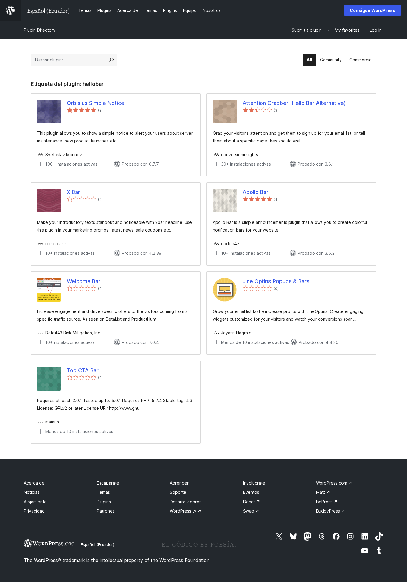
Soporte (178, 492)
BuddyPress (330, 510)
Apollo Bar (255, 192)
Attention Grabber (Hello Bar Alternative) (294, 103)
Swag (251, 510)
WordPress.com (334, 482)
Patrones (106, 510)
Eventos (251, 492)
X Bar (73, 192)
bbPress (327, 501)
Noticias (32, 492)
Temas (103, 492)
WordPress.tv (185, 510)
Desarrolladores (185, 501)
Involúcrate (254, 482)
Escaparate (108, 482)
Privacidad (34, 510)
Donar (251, 501)
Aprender (179, 482)
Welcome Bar (83, 281)
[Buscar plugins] (111, 60)
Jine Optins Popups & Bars (276, 281)
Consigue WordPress (372, 10)
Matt (323, 492)
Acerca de (34, 482)
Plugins (104, 501)
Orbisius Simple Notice (95, 103)
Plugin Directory (39, 29)
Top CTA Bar (83, 370)
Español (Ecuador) (97, 544)
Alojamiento (35, 501)
